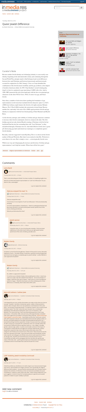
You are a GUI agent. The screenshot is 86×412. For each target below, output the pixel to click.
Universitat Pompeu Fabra (30, 171)
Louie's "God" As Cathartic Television (73, 62)
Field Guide (20, 1)
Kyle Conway (64, 58)
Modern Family (9, 241)
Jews (38, 150)
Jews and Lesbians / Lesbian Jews (15, 292)
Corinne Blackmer (14, 296)
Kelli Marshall (13, 245)
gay (42, 150)
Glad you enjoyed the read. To (17, 191)
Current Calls (10, 14)
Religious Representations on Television (69, 35)
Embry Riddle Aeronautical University (24, 27)
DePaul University (22, 245)
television (5, 150)
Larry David (8, 168)
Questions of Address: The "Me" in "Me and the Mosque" (73, 55)
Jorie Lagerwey (71, 44)
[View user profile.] (6, 172)
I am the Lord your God (72, 69)
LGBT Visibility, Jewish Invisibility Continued (19, 356)
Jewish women (15, 220)
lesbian (33, 150)
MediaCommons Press (54, 1)
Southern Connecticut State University (30, 296)
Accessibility (36, 407)
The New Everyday (66, 1)
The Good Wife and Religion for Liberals (73, 41)
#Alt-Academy (27, 1)
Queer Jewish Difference (72, 48)
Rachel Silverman (8, 27)
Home (4, 14)
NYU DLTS (49, 407)
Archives (17, 14)
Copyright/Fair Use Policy (55, 405)
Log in (81, 1)
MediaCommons (37, 405)
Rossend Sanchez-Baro (16, 171)
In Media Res (35, 1)
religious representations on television (19, 150)
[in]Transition (43, 1)
